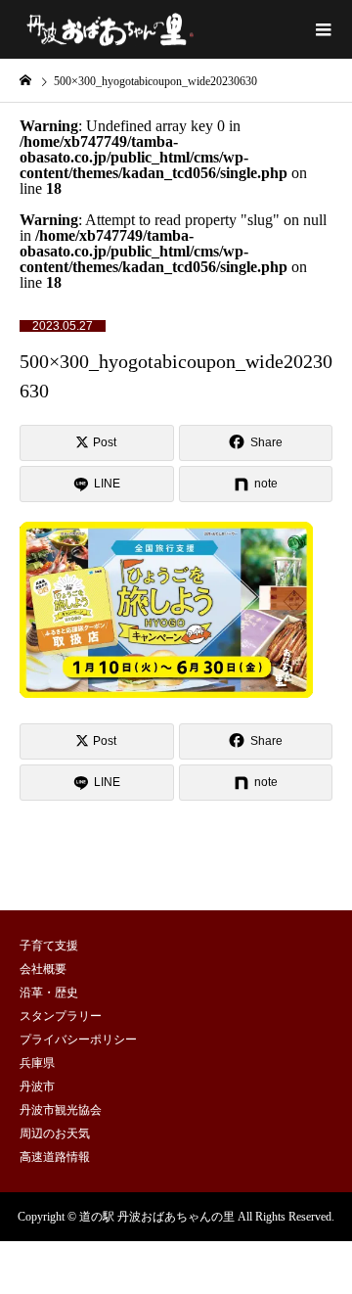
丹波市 (37, 1086)
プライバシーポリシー (78, 1039)
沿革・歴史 (49, 992)
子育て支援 (49, 945)
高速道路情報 (55, 1157)
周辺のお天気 (55, 1133)
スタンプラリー (61, 1016)
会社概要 (43, 969)
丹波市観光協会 (61, 1110)
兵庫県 (37, 1063)
